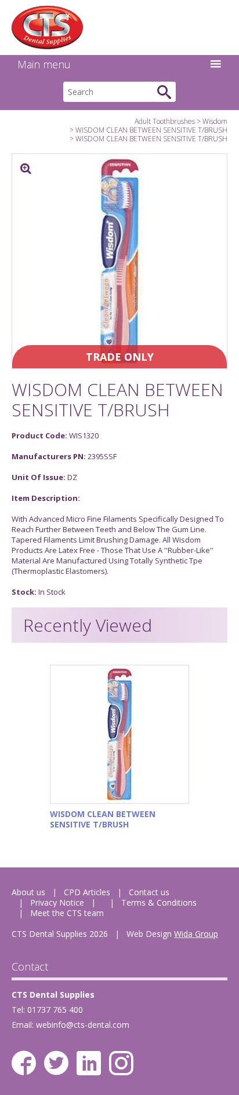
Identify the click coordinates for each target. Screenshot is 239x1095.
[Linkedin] (89, 1063)
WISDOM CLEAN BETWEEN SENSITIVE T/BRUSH (151, 130)
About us (28, 892)
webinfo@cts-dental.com (82, 1024)
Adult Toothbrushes (165, 121)
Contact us (149, 892)
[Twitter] (56, 1063)
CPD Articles (87, 892)
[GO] (164, 92)
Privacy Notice (57, 902)
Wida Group (196, 933)
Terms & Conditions (159, 902)
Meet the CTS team (67, 912)
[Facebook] (24, 1063)
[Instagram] (121, 1063)
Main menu (44, 64)
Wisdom (214, 121)
